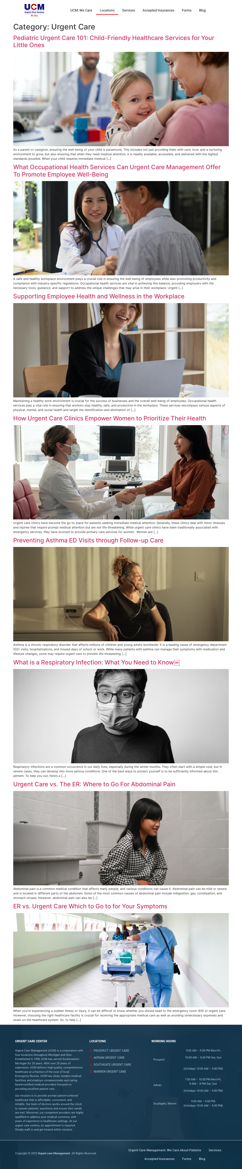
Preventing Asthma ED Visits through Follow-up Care (88, 540)
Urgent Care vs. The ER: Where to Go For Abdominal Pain (94, 784)
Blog (202, 10)
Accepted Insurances (158, 10)
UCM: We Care (81, 10)
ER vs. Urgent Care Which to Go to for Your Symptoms (90, 906)
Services (128, 10)
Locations (107, 10)
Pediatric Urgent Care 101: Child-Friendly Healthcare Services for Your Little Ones (113, 41)
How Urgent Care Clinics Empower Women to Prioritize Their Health (109, 418)
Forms (187, 10)
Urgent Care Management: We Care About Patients (164, 1150)
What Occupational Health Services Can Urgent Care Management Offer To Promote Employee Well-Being (117, 170)
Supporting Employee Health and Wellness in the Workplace (99, 296)
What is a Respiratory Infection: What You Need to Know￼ (96, 662)
